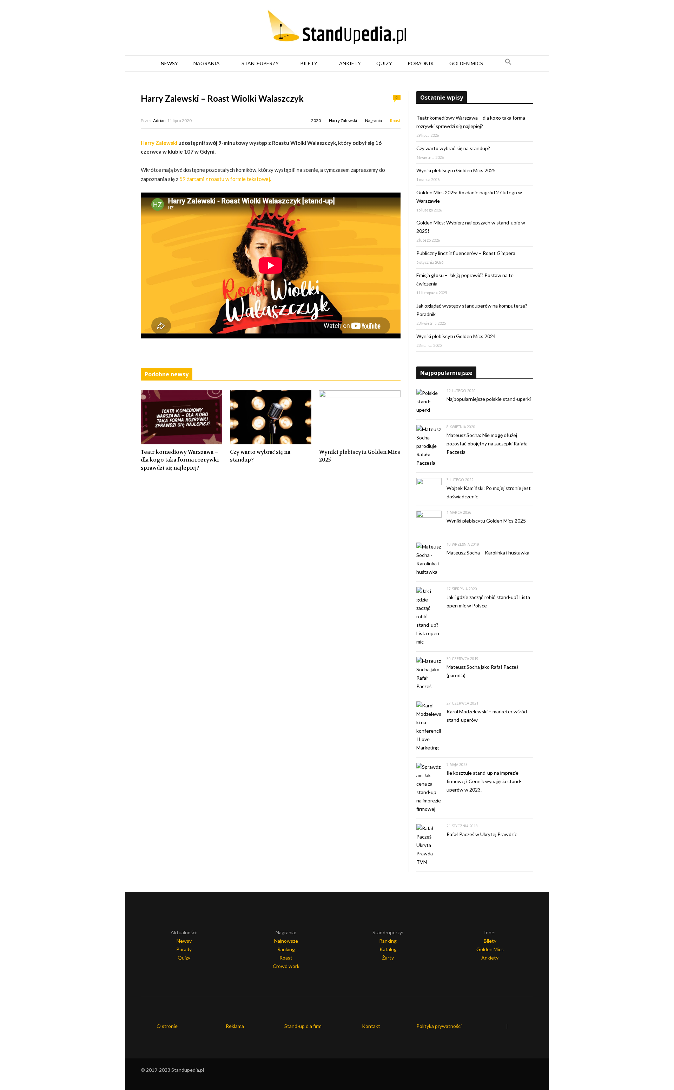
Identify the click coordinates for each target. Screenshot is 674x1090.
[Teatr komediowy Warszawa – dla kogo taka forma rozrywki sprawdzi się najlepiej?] (181, 417)
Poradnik (421, 63)
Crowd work (286, 966)
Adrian (159, 120)
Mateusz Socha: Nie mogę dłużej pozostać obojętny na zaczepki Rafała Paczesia (487, 443)
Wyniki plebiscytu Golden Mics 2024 (456, 336)
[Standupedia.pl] (337, 28)
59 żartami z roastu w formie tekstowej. (225, 179)
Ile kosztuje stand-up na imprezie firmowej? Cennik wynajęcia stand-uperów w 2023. (484, 781)
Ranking (286, 949)
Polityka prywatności (439, 1026)
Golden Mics (466, 63)
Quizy (384, 63)
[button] (508, 63)
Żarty (388, 958)
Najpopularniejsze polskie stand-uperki (489, 399)
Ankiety (350, 63)
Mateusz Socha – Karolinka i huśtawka (488, 553)
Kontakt (371, 1026)
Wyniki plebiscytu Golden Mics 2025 (359, 456)
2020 (316, 120)
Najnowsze (286, 941)
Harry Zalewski (343, 120)
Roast (395, 120)
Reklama (235, 1026)
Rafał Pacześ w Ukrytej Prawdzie (482, 834)
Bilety (308, 63)
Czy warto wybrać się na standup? (260, 456)
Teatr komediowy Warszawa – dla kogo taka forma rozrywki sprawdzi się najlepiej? (180, 460)
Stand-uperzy (260, 63)
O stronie (167, 1026)
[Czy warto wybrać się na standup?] (270, 417)
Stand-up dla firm (303, 1026)
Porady (184, 949)
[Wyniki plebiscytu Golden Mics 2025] (360, 417)
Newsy (169, 63)
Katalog (388, 949)
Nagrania (206, 63)
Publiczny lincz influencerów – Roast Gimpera (465, 253)
